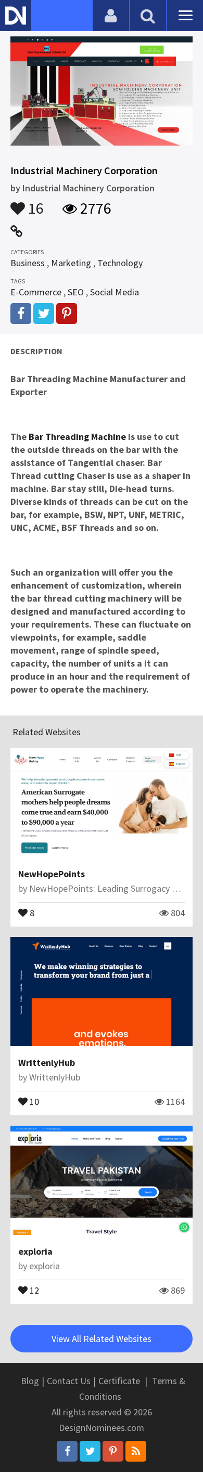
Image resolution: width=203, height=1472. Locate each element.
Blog (30, 1381)
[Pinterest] (113, 1451)
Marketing (71, 263)
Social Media (114, 292)
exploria (35, 1251)
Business (27, 263)
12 (33, 1289)
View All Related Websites (101, 1339)
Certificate (119, 1381)
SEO (76, 292)
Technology (120, 263)
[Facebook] (67, 1451)
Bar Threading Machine (77, 436)
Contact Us (69, 1381)
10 (33, 1101)
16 (34, 203)
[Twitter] (90, 1451)
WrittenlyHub (46, 1063)
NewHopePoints (51, 874)
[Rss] (135, 1451)
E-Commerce (35, 292)
